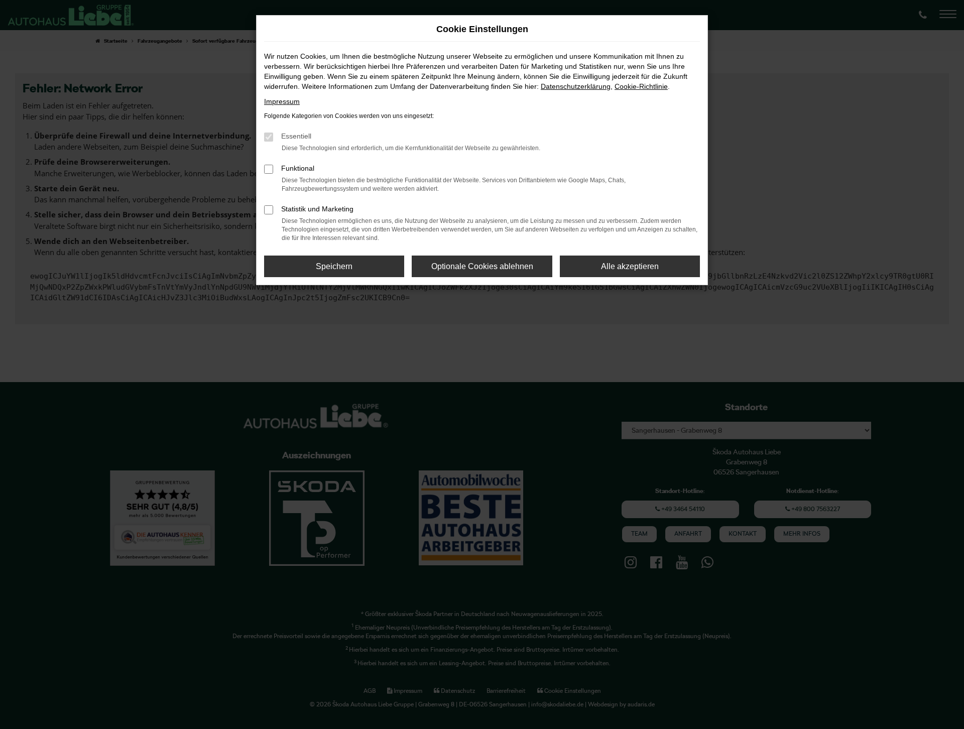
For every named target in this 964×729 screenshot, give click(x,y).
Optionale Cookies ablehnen (482, 266)
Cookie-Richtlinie (641, 86)
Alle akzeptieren (630, 266)
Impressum (282, 101)
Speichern (334, 266)
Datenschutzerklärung (576, 86)
